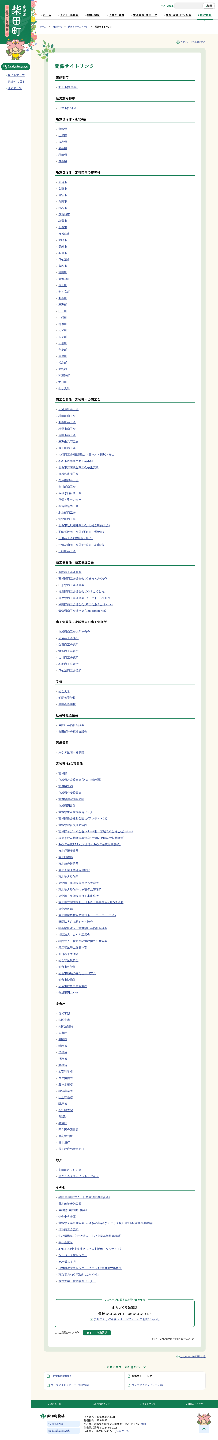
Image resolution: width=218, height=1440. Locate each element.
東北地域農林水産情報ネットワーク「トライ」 (87, 915)
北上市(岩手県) (68, 87)
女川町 (62, 382)
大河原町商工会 (68, 409)
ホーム (47, 15)
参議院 (62, 1123)
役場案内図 (57, 1423)
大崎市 (62, 240)
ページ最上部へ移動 (204, 1428)
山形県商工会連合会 (71, 585)
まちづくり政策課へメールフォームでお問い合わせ (127, 1319)
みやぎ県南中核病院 (71, 752)
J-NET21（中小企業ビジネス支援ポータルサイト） (89, 1249)
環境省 (62, 1103)
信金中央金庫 (67, 1216)
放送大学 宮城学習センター (77, 1281)
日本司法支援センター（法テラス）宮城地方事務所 (90, 1268)
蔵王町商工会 (67, 448)
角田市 (62, 201)
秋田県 (62, 154)
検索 (209, 5)
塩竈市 (62, 220)
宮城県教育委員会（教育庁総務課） (79, 779)
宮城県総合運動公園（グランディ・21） (83, 818)
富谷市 (62, 266)
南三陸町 (64, 375)
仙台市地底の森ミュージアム (77, 973)
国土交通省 (65, 1097)
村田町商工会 (67, 415)
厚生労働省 (65, 1078)
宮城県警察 (65, 786)
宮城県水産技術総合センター (77, 812)
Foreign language (18, 66)
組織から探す (16, 81)
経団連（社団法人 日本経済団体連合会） (84, 1197)
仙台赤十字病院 (68, 954)
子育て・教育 (116, 15)
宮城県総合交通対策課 (72, 825)
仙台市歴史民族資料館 (72, 986)
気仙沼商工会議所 (69, 670)
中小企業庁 (65, 1242)
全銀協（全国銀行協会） (72, 1210)
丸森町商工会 (67, 422)
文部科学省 (65, 1071)
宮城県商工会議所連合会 (74, 631)
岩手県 (62, 148)
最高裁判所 (65, 1136)
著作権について (102, 1404)
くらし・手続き (69, 15)
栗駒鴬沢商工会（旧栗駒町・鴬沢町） (81, 532)
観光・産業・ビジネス (178, 15)
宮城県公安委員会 (69, 792)
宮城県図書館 (67, 805)
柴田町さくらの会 (69, 1169)
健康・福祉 (93, 15)
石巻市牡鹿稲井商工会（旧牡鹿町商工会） (84, 525)
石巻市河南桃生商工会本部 (75, 461)
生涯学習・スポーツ (145, 15)
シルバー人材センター (72, 1255)
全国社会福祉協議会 (71, 725)
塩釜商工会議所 (68, 651)
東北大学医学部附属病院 (74, 870)
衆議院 (62, 1116)
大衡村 (62, 369)
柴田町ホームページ (78, 26)
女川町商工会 (67, 486)
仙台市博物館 (67, 979)
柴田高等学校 (67, 704)
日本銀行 (64, 1142)
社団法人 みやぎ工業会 (74, 934)
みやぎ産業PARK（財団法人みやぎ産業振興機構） (89, 844)
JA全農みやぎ (67, 1261)
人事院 (62, 1033)
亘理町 (62, 304)
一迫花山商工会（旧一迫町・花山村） (81, 544)
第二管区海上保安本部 (72, 947)
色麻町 (62, 349)
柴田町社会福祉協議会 (72, 731)
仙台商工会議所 (68, 638)
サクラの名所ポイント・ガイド (78, 1176)
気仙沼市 (64, 259)
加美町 (62, 336)
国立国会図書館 (68, 1129)
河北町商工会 (67, 519)
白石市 (62, 208)
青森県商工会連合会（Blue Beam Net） (82, 610)
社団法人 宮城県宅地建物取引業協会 (82, 941)
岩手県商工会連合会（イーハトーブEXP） (84, 598)
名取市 (62, 188)
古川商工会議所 (68, 657)
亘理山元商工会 (68, 441)
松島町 (62, 362)
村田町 (62, 272)
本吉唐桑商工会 (68, 506)
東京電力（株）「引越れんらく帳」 (78, 1274)
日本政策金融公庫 (69, 1203)
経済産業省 (65, 1091)
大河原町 (64, 278)
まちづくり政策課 (97, 1332)
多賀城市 (64, 214)
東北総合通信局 (68, 863)
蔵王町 (62, 285)
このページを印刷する (193, 42)
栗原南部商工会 (68, 480)
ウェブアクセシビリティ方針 (148, 1385)
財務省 (62, 1065)
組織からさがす (195, 1404)
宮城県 (62, 129)
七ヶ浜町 (64, 388)
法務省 (62, 1052)
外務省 (62, 1058)
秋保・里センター (69, 499)
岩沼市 (62, 195)
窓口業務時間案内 (61, 1430)
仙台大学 (64, 691)
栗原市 (62, 253)
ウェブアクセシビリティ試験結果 (70, 1385)
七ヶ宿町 (64, 291)
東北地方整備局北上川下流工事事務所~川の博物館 (90, 902)
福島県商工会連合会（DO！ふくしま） (82, 591)
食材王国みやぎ (68, 992)
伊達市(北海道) (68, 108)
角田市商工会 (67, 435)
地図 (143, 1424)
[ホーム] (15, 21)
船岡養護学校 (67, 697)
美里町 (62, 356)
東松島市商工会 (68, 473)
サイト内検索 (167, 6)
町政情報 (206, 15)
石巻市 (62, 227)
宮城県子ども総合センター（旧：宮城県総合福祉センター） (95, 831)
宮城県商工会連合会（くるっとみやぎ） (82, 578)
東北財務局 (65, 857)
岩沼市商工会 (67, 428)
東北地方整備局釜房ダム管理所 (78, 883)
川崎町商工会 (67, 551)
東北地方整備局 (68, 876)
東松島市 (64, 233)
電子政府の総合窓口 (71, 1149)
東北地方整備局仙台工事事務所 (78, 896)
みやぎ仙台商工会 (69, 493)
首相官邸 (64, 1013)
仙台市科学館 (67, 966)
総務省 (62, 1045)
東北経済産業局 (68, 850)
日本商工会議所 (68, 1229)
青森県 (62, 161)
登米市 (62, 246)
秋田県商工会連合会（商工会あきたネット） (85, 604)
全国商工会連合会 (69, 572)
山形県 (62, 135)
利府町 (62, 324)
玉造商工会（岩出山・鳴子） (75, 538)
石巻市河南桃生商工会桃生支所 (78, 467)
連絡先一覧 (55, 1404)
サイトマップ (16, 75)
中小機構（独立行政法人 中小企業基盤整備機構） (90, 1236)
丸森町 (62, 298)
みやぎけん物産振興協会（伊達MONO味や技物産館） (91, 838)
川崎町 (62, 317)
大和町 (62, 330)
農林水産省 (65, 1084)
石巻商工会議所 (68, 664)
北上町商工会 (67, 512)
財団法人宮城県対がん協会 (75, 921)
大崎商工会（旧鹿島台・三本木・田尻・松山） (87, 454)
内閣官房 (64, 1020)
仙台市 (62, 182)
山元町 (62, 311)
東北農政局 (65, 908)
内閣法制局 (65, 1026)
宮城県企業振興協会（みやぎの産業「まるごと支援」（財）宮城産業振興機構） (106, 1223)
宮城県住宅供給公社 (71, 799)
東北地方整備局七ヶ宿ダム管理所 (79, 889)
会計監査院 (65, 1110)
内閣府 (62, 1039)
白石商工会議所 (68, 644)
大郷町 (62, 343)
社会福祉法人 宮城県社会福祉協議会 (82, 928)
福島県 (62, 142)
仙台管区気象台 (68, 960)
